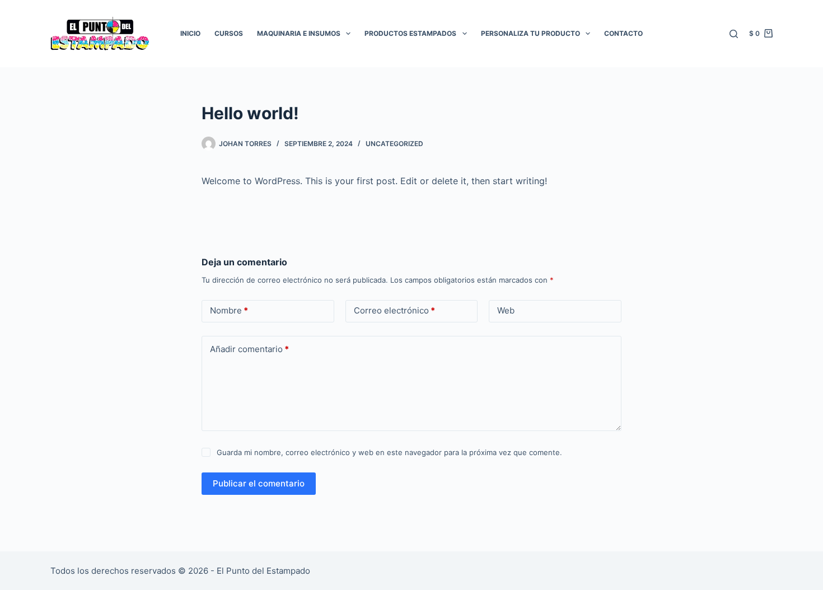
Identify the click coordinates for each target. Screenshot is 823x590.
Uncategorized (394, 143)
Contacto (623, 33)
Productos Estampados (410, 33)
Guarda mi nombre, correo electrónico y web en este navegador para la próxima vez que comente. (389, 452)
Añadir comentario (249, 349)
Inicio (190, 33)
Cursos (228, 33)
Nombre (229, 310)
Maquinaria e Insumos (298, 33)
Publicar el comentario (259, 483)
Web (506, 310)
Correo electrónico (394, 310)
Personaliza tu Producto (530, 33)
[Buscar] (734, 34)
